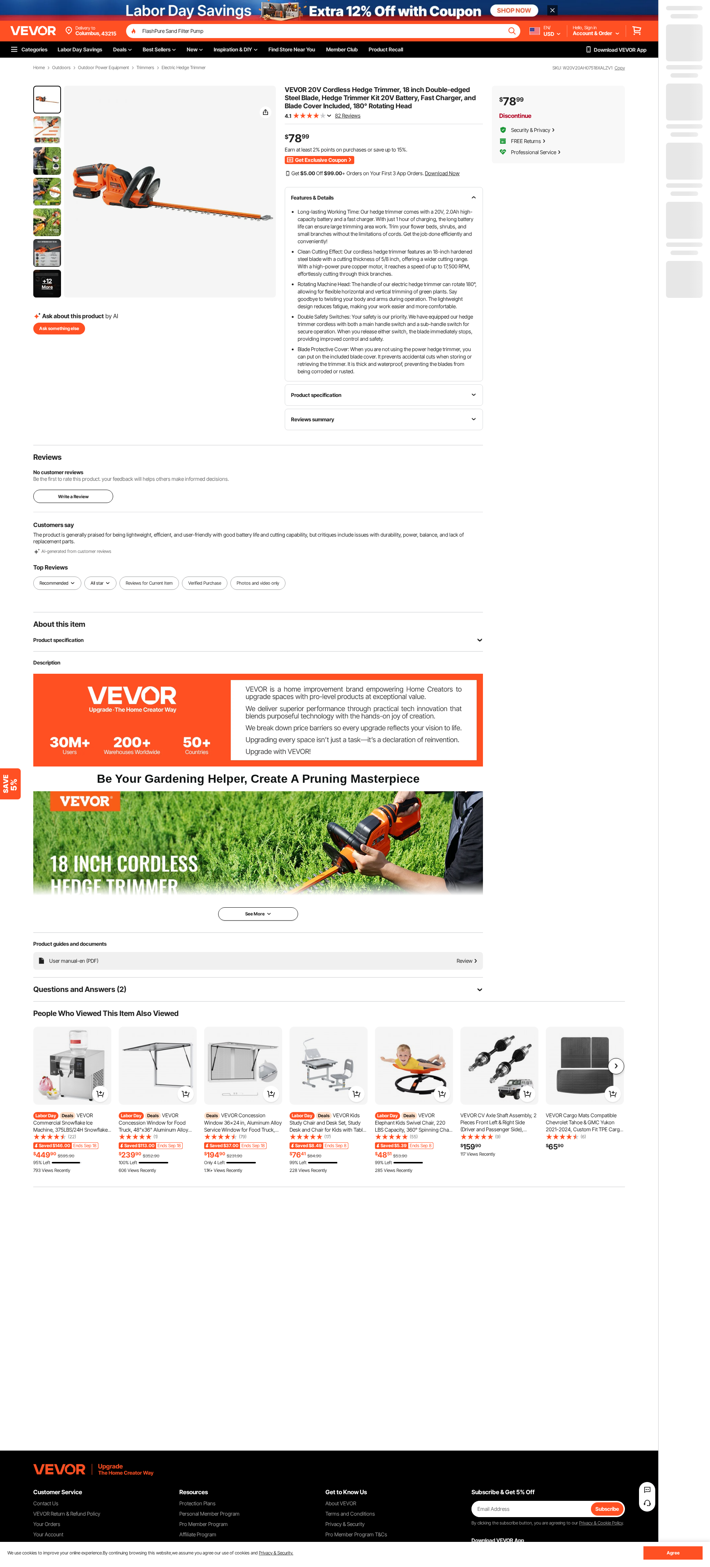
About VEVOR (340, 1503)
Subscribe (607, 1509)
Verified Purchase (204, 583)
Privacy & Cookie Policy (601, 1523)
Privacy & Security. (276, 1553)
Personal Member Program (209, 1513)
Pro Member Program (203, 1524)
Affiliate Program (197, 1534)
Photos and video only (258, 583)
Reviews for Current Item (149, 583)
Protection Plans (197, 1503)
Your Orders (46, 1524)
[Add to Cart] (100, 1094)
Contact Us (45, 1503)
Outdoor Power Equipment (103, 67)
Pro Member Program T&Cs (356, 1534)
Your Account (48, 1534)
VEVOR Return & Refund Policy (66, 1513)
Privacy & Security (345, 1524)
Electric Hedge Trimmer (184, 67)
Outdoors (61, 67)
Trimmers (145, 67)
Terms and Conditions (350, 1513)
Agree (673, 1553)
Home (39, 67)
